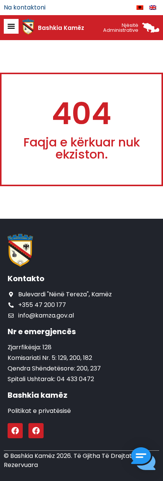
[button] (143, 460)
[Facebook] (15, 430)
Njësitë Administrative (120, 28)
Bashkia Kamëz (61, 28)
